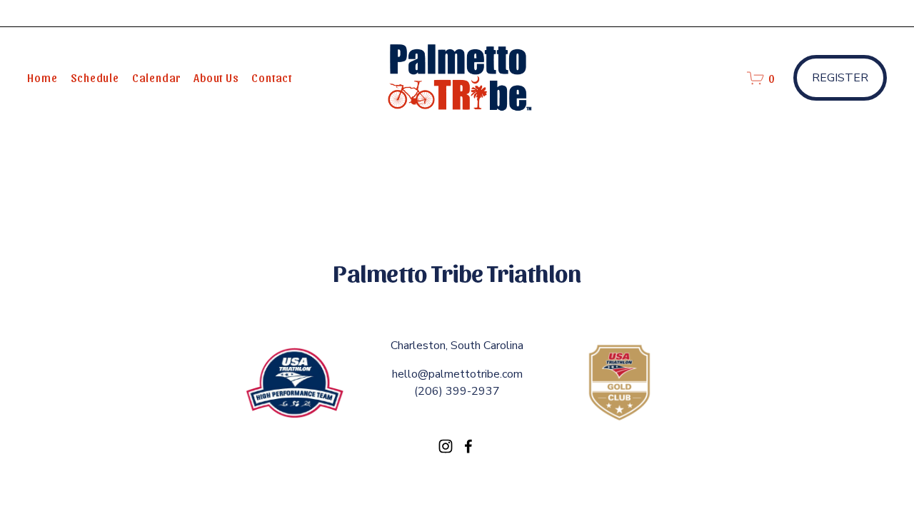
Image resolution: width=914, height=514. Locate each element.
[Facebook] (468, 446)
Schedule (95, 77)
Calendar (156, 77)
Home (42, 77)
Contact (271, 77)
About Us (216, 77)
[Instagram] (445, 446)
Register (840, 78)
